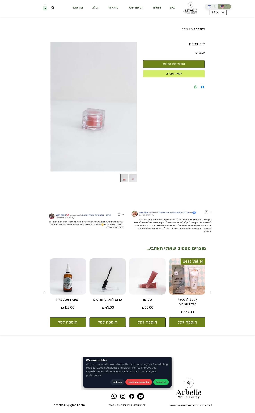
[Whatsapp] (114, 396)
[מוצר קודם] (210, 293)
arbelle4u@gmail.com (69, 405)
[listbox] (218, 12)
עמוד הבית (199, 29)
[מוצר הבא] (44, 293)
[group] (127, 292)
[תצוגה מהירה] (147, 276)
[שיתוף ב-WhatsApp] (196, 87)
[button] (45, 7)
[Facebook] (131, 396)
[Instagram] (123, 396)
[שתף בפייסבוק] (202, 87)
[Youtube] (140, 396)
